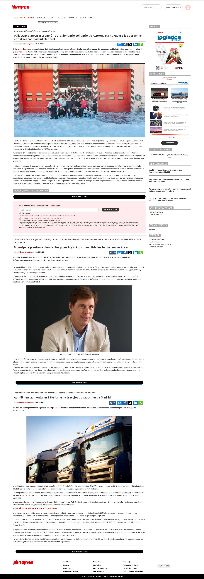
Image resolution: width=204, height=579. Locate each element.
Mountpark (55, 270)
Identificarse (67, 562)
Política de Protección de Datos (51, 220)
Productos (61, 18)
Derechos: (125, 224)
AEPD (137, 225)
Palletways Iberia (20, 49)
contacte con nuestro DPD (74, 225)
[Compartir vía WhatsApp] (140, 44)
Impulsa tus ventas (155, 242)
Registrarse (67, 565)
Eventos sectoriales (156, 247)
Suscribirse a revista (70, 571)
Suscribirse (170, 143)
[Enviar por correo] (119, 44)
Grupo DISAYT (55, 408)
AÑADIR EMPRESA (164, 566)
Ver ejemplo (55, 205)
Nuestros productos (100, 568)
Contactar (97, 562)
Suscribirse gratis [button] (173, 7)
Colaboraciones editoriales (133, 571)
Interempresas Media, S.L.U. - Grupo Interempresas (105, 576)
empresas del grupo (101, 224)
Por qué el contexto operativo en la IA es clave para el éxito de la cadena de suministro (170, 190)
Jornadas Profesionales (157, 240)
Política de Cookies (130, 568)
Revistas (92, 18)
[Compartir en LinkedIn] (135, 44)
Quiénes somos (98, 571)
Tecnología (73, 18)
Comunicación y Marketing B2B (160, 244)
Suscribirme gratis (110, 210)
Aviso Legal (37, 220)
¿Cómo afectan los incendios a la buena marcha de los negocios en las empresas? (168, 199)
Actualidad (41, 18)
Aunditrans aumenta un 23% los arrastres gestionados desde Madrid (165, 171)
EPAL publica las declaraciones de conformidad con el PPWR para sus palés (169, 181)
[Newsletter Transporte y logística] (170, 106)
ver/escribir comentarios (79, 383)
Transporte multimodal (23, 18)
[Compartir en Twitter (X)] (130, 44)
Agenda (83, 18)
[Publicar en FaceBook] (124, 44)
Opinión (51, 18)
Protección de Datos (130, 565)
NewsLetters (67, 568)
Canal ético (97, 565)
